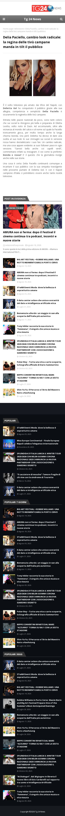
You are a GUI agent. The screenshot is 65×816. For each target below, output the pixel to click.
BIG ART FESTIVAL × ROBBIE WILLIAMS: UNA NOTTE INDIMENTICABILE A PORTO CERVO (38, 261)
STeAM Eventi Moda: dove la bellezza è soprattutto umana (36, 289)
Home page (8, 28)
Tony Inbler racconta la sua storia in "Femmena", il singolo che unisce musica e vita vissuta (38, 329)
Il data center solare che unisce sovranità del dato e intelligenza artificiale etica (38, 302)
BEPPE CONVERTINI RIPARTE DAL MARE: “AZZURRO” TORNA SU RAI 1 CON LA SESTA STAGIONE (38, 377)
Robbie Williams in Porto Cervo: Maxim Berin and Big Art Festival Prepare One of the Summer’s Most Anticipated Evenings (39, 703)
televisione (19, 28)
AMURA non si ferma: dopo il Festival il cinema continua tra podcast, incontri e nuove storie (30, 236)
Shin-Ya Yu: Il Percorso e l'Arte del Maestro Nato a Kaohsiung (38, 391)
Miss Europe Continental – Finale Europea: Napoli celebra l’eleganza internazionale (38, 442)
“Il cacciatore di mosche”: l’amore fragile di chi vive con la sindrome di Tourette (38, 476)
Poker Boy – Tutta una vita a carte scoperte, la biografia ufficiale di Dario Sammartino (39, 363)
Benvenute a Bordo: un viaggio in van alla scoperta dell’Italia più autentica (38, 315)
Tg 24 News (32, 19)
